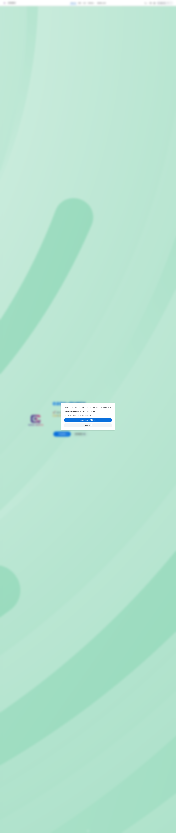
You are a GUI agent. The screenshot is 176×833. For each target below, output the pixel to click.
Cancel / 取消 (88, 425)
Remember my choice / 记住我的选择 (79, 416)
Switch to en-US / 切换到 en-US (88, 420)
